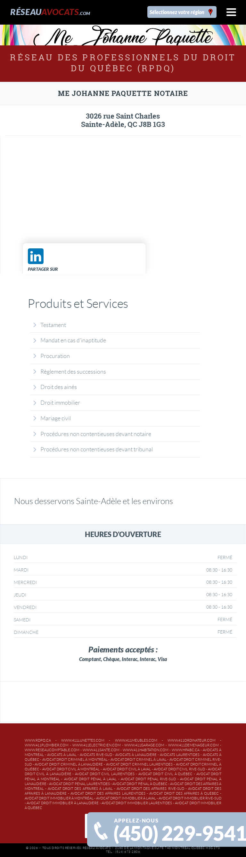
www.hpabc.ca (186, 750)
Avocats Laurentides (180, 755)
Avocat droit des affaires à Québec (184, 793)
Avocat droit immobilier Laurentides (137, 803)
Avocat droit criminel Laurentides (139, 764)
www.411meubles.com (136, 740)
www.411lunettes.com (82, 740)
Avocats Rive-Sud (96, 755)
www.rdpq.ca (38, 740)
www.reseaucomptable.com (52, 750)
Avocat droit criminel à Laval (139, 759)
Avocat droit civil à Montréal (71, 769)
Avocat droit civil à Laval (127, 769)
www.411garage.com (144, 745)
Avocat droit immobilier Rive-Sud (190, 798)
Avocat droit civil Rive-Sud (179, 769)
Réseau (50, 11)
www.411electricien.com (96, 745)
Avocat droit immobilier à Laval (126, 798)
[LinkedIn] (36, 256)
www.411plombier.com (47, 745)
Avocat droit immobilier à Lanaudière (63, 803)
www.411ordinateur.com (192, 740)
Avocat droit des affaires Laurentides (107, 793)
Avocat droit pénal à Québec (140, 784)
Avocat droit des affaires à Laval (80, 789)
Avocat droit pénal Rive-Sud (148, 779)
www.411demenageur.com (193, 745)
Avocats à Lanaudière (136, 755)
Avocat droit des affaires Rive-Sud (150, 789)
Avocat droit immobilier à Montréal (59, 798)
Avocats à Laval (62, 755)
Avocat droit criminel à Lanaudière (69, 764)
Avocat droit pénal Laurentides (79, 784)
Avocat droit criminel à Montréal (75, 759)
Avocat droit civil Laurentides (105, 774)
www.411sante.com (101, 750)
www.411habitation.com (145, 750)
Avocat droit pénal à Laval (90, 779)
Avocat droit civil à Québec (165, 774)
